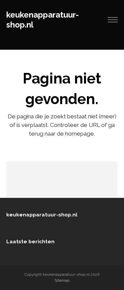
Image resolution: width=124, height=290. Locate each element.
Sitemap (62, 280)
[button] (113, 20)
